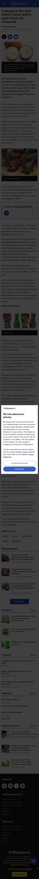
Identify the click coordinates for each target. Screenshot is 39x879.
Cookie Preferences (19, 463)
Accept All (19, 469)
